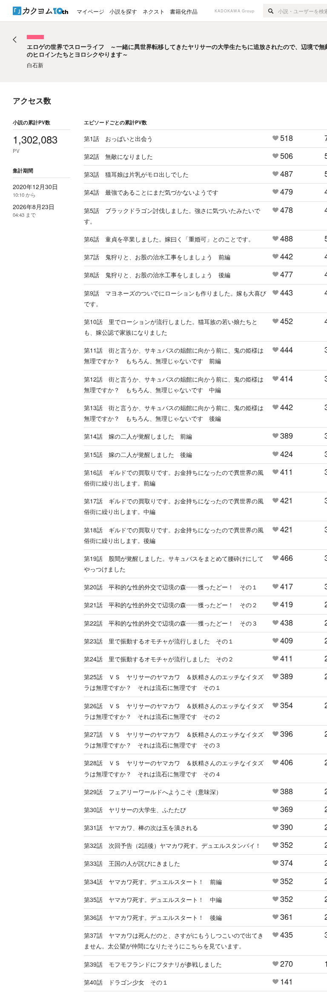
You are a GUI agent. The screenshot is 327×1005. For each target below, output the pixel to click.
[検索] (270, 10)
